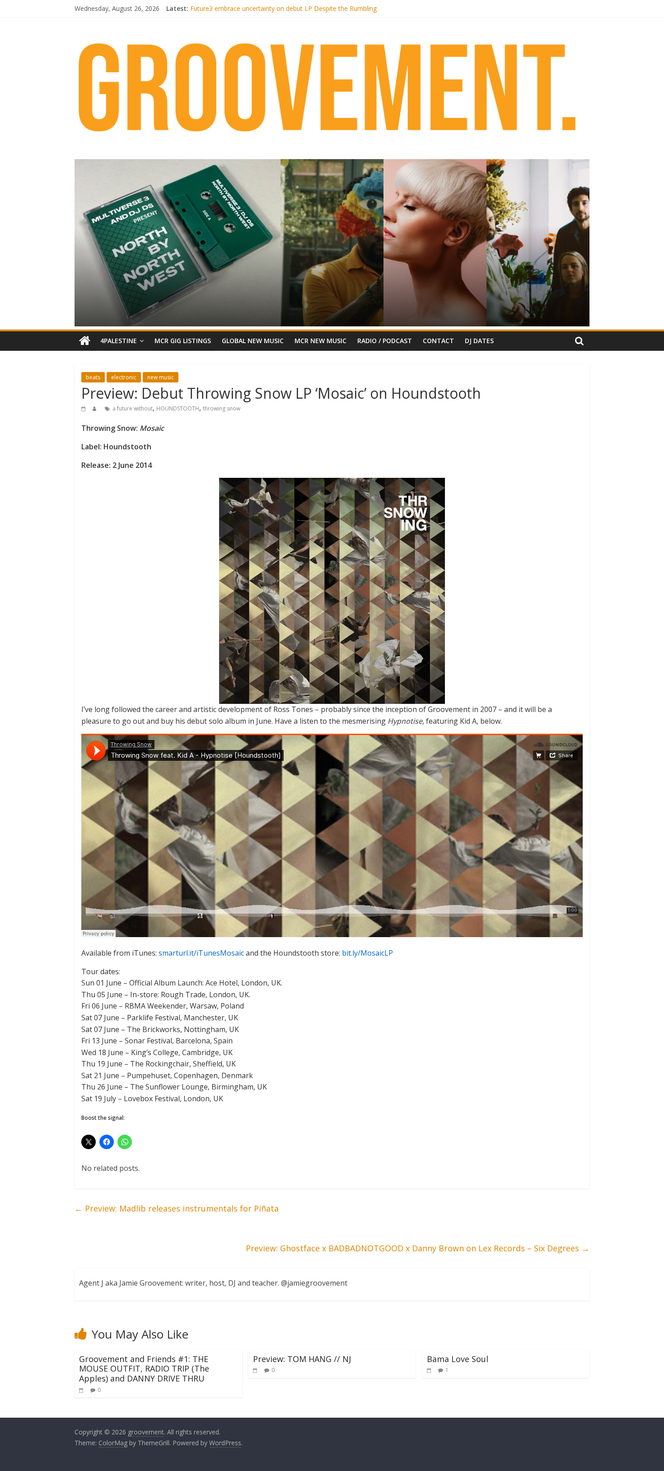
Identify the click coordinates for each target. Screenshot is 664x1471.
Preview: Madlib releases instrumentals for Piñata (177, 1208)
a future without (132, 408)
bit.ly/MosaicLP (367, 953)
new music (160, 377)
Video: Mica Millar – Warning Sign (238, 8)
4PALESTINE (118, 340)
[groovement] (85, 340)
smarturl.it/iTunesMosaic (201, 953)
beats (93, 377)
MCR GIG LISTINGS (182, 340)
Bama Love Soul (457, 1358)
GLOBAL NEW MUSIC (253, 340)
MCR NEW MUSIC (320, 340)
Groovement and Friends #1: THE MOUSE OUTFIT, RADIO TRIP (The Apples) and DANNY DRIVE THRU (144, 1368)
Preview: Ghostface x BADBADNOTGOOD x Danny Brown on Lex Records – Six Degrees (417, 1248)
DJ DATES (479, 340)
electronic (123, 377)
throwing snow (221, 408)
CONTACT (438, 340)
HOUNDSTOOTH (177, 408)
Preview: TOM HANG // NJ (302, 1358)
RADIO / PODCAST (384, 340)
